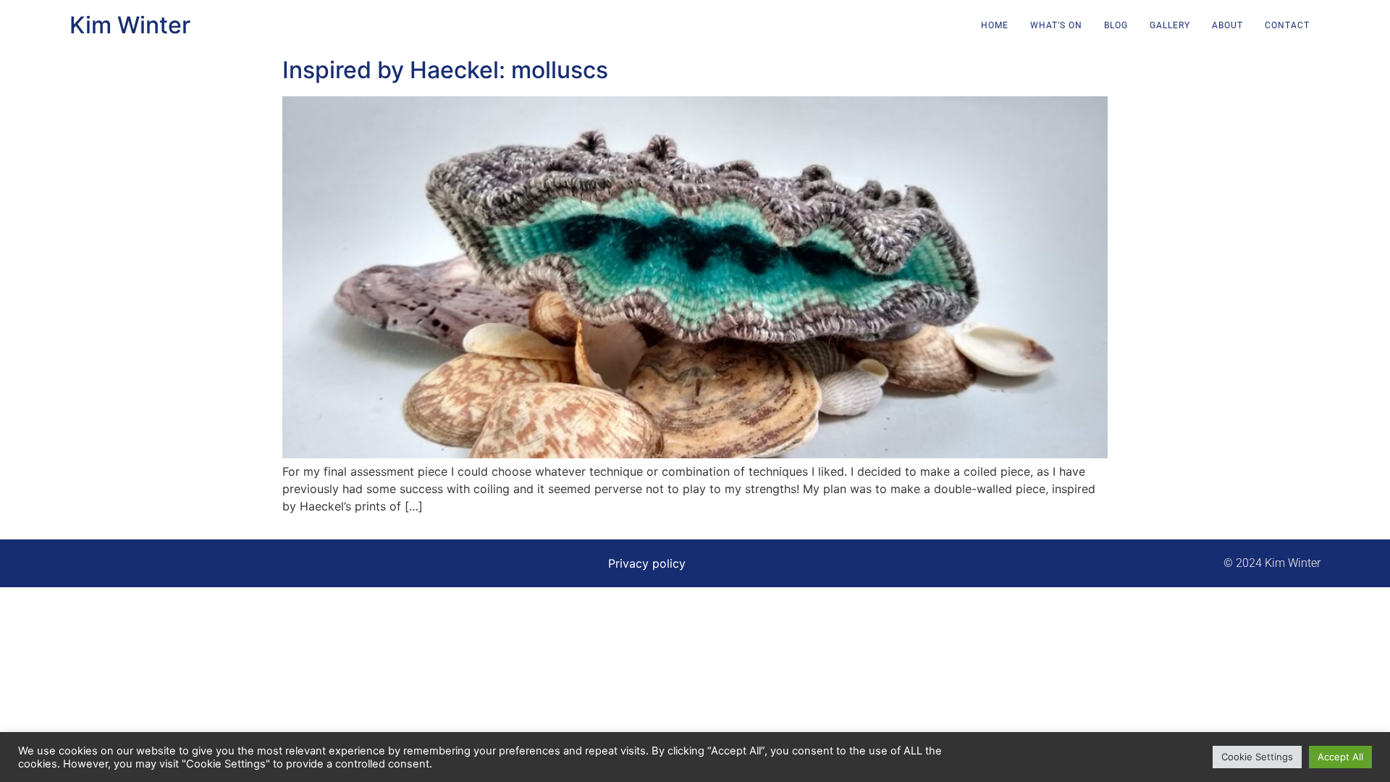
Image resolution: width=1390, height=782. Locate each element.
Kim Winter (130, 25)
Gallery (1170, 25)
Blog (1116, 25)
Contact (1287, 25)
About (1227, 25)
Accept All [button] (1340, 756)
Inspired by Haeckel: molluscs (445, 70)
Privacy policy (647, 563)
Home (994, 25)
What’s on (1056, 25)
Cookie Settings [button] (1257, 756)
